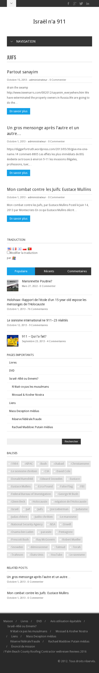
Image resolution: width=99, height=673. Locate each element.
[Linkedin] (87, 3)
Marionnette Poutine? (37, 281)
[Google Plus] (75, 3)
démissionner (39, 547)
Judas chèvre (19, 516)
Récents (49, 271)
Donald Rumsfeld (22, 479)
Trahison (17, 554)
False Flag (66, 486)
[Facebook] (68, 3)
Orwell (67, 524)
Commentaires (77, 271)
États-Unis (37, 554)
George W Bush (68, 494)
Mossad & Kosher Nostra (28, 394)
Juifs (40, 509)
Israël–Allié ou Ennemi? (23, 378)
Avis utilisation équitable (65, 621)
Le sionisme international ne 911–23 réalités (37, 320)
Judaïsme (81, 509)
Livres (13, 362)
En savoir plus (18, 111)
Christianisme (80, 463)
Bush (44, 463)
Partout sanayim (22, 71)
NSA (52, 524)
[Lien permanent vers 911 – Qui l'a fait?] (12, 340)
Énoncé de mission (23, 646)
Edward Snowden (51, 479)
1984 (14, 463)
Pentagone (66, 532)
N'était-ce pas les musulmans (30, 386)
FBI (82, 486)
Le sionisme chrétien (24, 471)
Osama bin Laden (22, 532)
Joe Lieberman (59, 509)
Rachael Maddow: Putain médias (32, 427)
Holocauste (40, 501)
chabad (59, 463)
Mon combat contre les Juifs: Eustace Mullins (49, 189)
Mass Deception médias (24, 411)
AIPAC (29, 463)
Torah (77, 547)
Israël (14, 509)
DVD (12, 370)
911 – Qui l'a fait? (34, 336)
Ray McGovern (45, 539)
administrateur (38, 79)
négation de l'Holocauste (70, 501)
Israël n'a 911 (49, 21)
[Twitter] (81, 3)
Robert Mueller (71, 539)
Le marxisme (68, 516)
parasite (46, 532)
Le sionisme (77, 554)
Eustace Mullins (21, 486)
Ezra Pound (45, 486)
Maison (8, 621)
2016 (78, 651)
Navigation (25, 41)
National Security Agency (27, 524)
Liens (12, 403)
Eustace (75, 479)
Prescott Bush (20, 539)
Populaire (21, 271)
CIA (47, 471)
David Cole (63, 471)
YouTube (56, 554)
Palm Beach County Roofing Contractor (30, 651)
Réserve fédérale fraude (26, 419)
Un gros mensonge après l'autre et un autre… (38, 577)
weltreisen (62, 651)
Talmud (60, 547)
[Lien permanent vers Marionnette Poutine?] (12, 285)
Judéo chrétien (44, 516)
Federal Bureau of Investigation (31, 494)
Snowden (17, 547)
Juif (28, 509)
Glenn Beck (18, 501)
